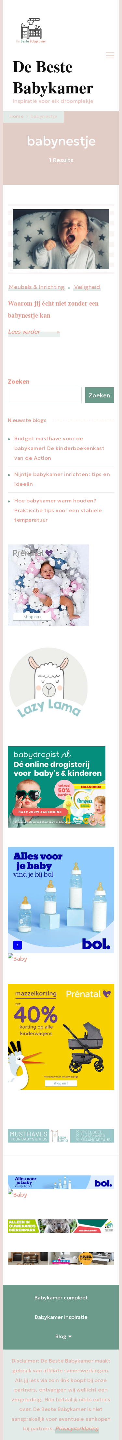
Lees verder (24, 331)
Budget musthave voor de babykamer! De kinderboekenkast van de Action (59, 448)
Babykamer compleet (61, 1297)
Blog (61, 1336)
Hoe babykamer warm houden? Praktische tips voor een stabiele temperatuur (58, 510)
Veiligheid (87, 287)
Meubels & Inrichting (36, 287)
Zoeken (19, 381)
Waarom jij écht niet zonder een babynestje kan (53, 309)
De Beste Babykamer (53, 76)
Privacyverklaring (77, 1428)
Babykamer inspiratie (61, 1317)
